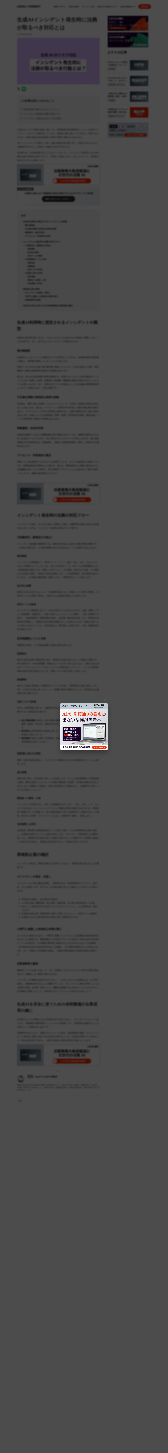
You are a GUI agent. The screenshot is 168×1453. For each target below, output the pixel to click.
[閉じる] (105, 700)
